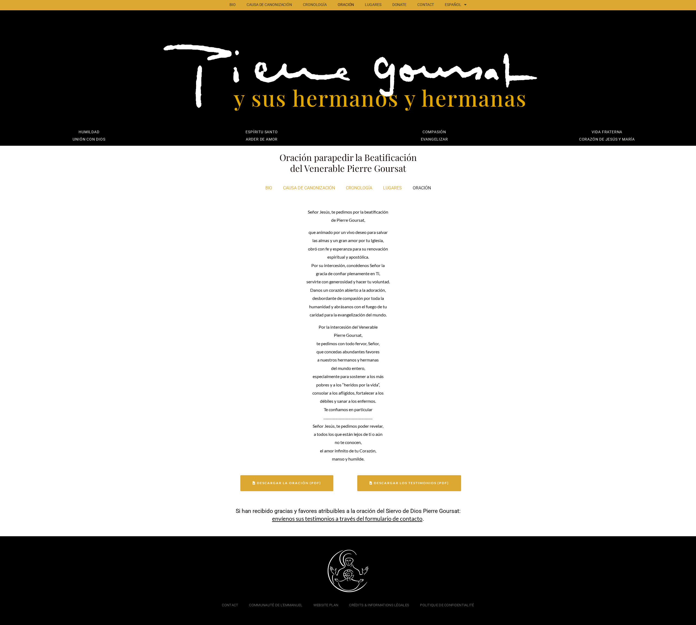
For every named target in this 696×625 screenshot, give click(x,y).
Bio (232, 4)
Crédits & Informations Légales (379, 605)
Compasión (434, 132)
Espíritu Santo (262, 132)
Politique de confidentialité (447, 605)
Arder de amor (262, 139)
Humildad (89, 132)
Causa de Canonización (269, 4)
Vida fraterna (607, 132)
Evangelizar (434, 139)
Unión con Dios (89, 139)
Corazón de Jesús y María (607, 139)
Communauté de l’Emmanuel (275, 605)
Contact (425, 4)
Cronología (315, 4)
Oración (346, 4)
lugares (373, 4)
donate (399, 4)
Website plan (325, 605)
